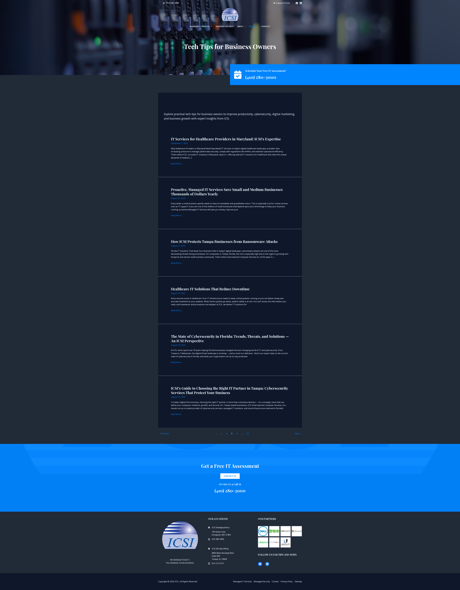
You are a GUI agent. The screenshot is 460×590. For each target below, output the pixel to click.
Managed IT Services (242, 581)
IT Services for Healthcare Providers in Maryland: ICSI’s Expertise (226, 139)
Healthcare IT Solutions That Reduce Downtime (210, 288)
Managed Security (262, 581)
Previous (163, 433)
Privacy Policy (287, 581)
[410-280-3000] (216, 539)
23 (247, 433)
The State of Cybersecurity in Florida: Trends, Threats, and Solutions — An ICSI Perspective (230, 338)
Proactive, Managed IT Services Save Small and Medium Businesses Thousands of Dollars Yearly (227, 191)
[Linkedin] (300, 3)
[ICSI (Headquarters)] (218, 527)
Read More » (176, 163)
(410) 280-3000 (260, 77)
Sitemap (298, 581)
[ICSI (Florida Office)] (218, 548)
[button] (170, 3)
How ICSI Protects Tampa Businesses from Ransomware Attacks (224, 241)
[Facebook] (297, 3)
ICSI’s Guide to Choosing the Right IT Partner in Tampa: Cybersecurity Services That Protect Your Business (229, 390)
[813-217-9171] (216, 563)
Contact (275, 581)
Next (298, 433)
